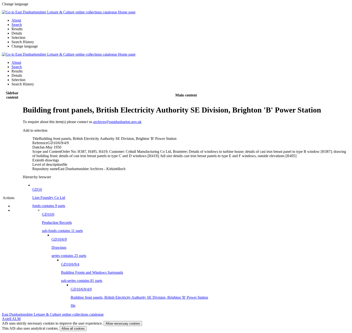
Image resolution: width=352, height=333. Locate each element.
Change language (24, 46)
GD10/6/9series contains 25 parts (68, 247)
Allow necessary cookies (123, 323)
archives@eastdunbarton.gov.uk (117, 122)
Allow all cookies (73, 328)
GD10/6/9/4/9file (139, 297)
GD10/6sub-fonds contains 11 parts (62, 222)
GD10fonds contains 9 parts (48, 197)
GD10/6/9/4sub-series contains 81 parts (92, 272)
